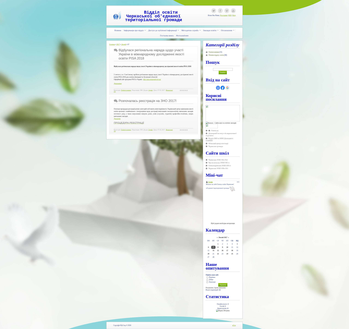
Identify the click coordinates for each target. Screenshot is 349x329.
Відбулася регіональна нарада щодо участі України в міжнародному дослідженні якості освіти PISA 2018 (151, 54)
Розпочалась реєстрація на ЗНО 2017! (148, 101)
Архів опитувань (220, 288)
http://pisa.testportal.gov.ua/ (152, 79)
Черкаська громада (215, 146)
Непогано (212, 282)
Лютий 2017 (222, 237)
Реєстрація (223, 15)
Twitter (213, 10)
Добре (211, 280)
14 (213, 250)
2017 (118, 44)
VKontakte (226, 10)
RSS (229, 15)
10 (227, 247)
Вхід (234, 15)
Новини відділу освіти (216, 55)
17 (227, 250)
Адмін (150, 90)
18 (232, 250)
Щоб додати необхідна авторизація (223, 223)
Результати (209, 288)
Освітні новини (126, 90)
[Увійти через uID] (218, 88)
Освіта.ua (214, 130)
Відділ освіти (161, 12)
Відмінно (212, 277)
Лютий (123, 44)
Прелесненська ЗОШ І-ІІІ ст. (219, 163)
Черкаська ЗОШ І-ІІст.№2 (218, 160)
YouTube (233, 10)
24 (227, 254)
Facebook (220, 10)
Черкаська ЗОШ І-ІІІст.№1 (218, 168)
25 (232, 254)
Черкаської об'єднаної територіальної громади (153, 18)
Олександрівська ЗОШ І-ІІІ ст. (219, 165)
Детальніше (118, 83)
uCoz (234, 325)
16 (222, 250)
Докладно (117, 119)
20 (208, 254)
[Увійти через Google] (227, 88)
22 (218, 254)
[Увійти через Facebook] (223, 88)
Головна (112, 44)
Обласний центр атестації (218, 143)
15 (218, 250)
